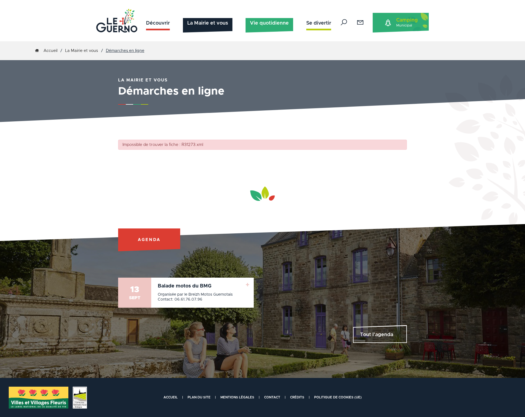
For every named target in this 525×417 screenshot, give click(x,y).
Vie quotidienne (269, 23)
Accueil (50, 51)
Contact (272, 397)
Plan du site (199, 397)
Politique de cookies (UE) (338, 397)
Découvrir (158, 23)
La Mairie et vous (207, 23)
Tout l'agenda (376, 334)
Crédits (297, 397)
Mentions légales (237, 397)
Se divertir (318, 23)
